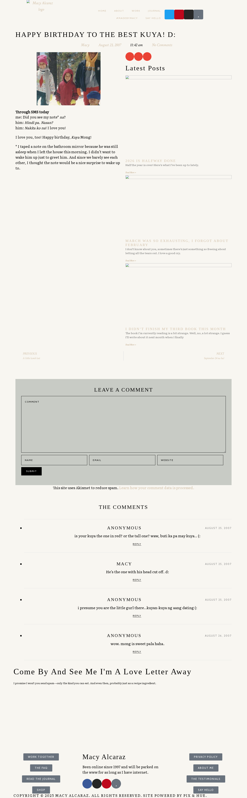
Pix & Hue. (195, 795)
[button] (129, 56)
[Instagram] (189, 14)
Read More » (130, 172)
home (102, 10)
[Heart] (198, 14)
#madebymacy (127, 18)
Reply (137, 544)
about (119, 10)
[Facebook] (87, 784)
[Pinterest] (179, 14)
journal (154, 10)
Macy (124, 563)
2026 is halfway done (150, 161)
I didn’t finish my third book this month (175, 329)
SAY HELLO (153, 18)
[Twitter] (169, 14)
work (136, 10)
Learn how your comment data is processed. (156, 487)
